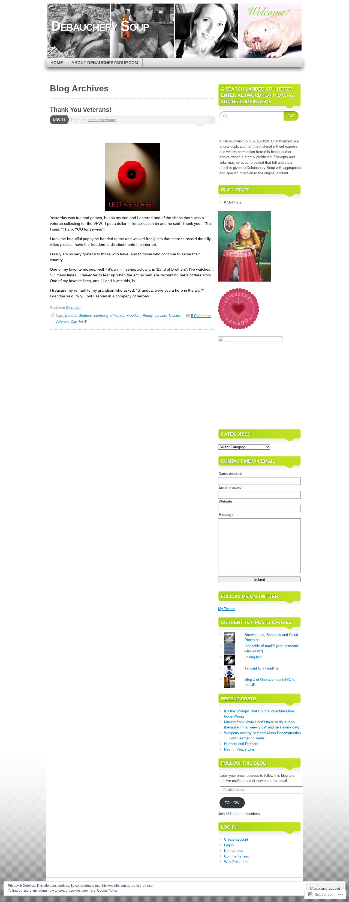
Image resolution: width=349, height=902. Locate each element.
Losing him (253, 657)
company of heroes (109, 315)
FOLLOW (232, 803)
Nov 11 (59, 120)
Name (230, 473)
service (160, 315)
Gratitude (73, 308)
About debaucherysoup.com (104, 62)
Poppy (147, 315)
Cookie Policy (107, 890)
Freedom (133, 315)
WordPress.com (236, 862)
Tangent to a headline (261, 668)
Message (226, 515)
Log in (229, 845)
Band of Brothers (78, 315)
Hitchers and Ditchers (241, 744)
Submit (259, 579)
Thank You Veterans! (81, 109)
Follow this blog (244, 763)
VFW (83, 321)
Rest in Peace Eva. (239, 749)
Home (56, 62)
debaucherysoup (102, 120)
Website (225, 501)
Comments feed (236, 856)
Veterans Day (66, 321)
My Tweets (226, 609)
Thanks (174, 315)
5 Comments (201, 316)
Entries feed (233, 851)
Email (230, 487)
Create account (236, 839)
